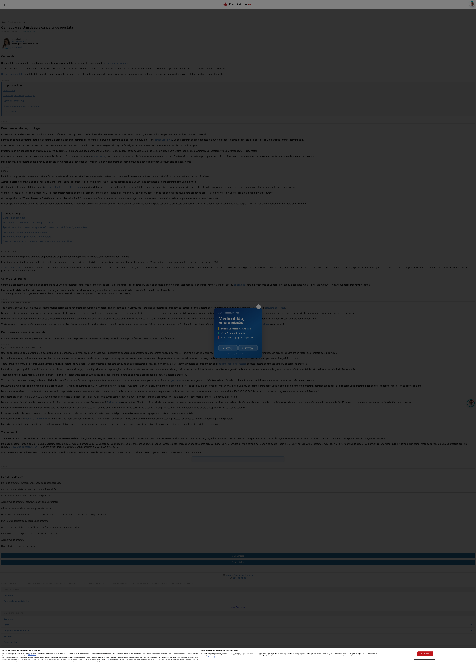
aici (108, 659)
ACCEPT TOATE (425, 653)
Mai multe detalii (32, 655)
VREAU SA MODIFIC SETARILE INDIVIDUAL (424, 659)
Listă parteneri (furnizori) (208, 657)
